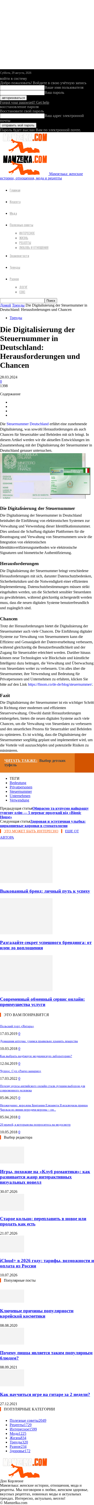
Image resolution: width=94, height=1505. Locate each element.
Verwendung (19, 800)
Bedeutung (18, 783)
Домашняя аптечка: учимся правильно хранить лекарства (39, 1041)
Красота (15, 201)
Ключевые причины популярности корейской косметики (37, 1313)
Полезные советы (21, 224)
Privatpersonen (21, 787)
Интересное (27, 233)
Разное (14, 278)
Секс (22, 291)
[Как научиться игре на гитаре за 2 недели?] (12, 1385)
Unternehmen (20, 796)
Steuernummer (21, 791)
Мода (13, 213)
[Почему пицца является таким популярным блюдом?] (12, 1343)
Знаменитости (19, 255)
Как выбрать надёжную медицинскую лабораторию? (36, 1056)
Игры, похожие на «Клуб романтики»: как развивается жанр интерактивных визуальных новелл (45, 1177)
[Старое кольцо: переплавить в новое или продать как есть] (12, 1209)
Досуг (23, 287)
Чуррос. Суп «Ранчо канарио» (20, 1071)
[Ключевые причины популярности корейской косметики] (12, 1301)
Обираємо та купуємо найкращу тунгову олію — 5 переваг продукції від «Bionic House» (44, 812)
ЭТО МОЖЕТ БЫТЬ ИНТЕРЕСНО (31, 831)
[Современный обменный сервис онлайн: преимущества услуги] (26, 990)
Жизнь (23, 237)
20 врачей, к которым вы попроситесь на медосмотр (35, 1124)
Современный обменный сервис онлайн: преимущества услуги (42, 1002)
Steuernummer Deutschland (28, 424)
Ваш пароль (54, 92)
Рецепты (25, 242)
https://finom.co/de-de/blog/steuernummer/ (60, 684)
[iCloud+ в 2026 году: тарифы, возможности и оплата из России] (12, 1251)
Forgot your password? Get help (24, 102)
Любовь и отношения (33, 247)
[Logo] (24, 152)
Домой (5, 305)
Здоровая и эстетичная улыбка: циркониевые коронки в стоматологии (43, 823)
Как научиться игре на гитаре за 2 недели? (45, 1394)
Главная (15, 189)
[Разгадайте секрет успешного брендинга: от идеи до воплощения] (26, 933)
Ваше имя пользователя (64, 87)
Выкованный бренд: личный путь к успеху (45, 891)
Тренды (15, 267)
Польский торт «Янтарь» (17, 1026)
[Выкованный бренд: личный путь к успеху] (26, 882)
